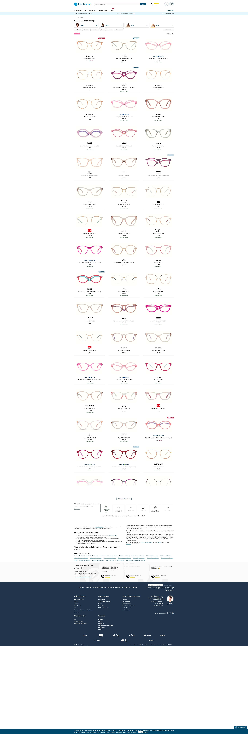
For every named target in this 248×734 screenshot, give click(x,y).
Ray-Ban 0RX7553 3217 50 (89, 233)
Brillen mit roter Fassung (92, 556)
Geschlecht (77, 29)
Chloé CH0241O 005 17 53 (158, 116)
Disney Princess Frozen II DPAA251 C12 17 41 (124, 321)
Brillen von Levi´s (110, 560)
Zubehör (159, 542)
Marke (85, 29)
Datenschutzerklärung (121, 732)
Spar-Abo (125, 599)
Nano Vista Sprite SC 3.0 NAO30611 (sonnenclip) (124, 87)
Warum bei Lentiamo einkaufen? (105, 625)
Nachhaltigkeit (101, 627)
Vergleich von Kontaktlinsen (80, 623)
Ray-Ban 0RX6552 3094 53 (89, 350)
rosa (76, 33)
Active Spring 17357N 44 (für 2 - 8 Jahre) (124, 116)
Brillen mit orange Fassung (167, 558)
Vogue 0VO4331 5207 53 (124, 204)
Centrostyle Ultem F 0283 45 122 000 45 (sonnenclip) (124, 467)
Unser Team (101, 623)
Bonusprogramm (126, 601)
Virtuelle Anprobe (241, 727)
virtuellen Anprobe (112, 535)
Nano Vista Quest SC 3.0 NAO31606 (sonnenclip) (158, 175)
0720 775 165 (160, 603)
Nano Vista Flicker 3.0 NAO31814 (124, 146)
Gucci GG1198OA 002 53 (158, 467)
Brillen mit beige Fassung (165, 556)
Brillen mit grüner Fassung (139, 558)
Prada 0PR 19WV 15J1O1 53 (89, 204)
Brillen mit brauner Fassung (110, 558)
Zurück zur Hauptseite (78, 644)
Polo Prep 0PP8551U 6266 (124, 408)
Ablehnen (146, 732)
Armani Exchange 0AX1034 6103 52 (124, 58)
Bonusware (128, 544)
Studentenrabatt (126, 610)
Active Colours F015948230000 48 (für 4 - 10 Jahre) (89, 262)
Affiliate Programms (127, 608)
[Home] (74, 17)
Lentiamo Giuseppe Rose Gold (89, 116)
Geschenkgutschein (127, 603)
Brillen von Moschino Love (98, 560)
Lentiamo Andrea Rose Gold (89, 58)
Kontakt (100, 629)
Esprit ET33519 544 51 (158, 379)
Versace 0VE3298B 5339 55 (89, 437)
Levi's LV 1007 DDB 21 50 (158, 204)
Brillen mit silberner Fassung (106, 556)
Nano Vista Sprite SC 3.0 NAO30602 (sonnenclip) (89, 291)
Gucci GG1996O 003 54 (89, 408)
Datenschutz (77, 612)
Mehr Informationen (132, 732)
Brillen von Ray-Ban (120, 560)
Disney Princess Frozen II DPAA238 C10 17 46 (124, 262)
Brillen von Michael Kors (84, 560)
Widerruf (100, 603)
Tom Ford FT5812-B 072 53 (158, 350)
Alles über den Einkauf (79, 599)
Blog (75, 619)
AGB (75, 608)
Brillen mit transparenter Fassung (122, 556)
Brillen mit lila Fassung (79, 556)
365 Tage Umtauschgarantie (104, 601)
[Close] (246, 726)
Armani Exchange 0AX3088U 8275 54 (89, 175)
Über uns (100, 621)
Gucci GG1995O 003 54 (124, 175)
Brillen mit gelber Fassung (152, 556)
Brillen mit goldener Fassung (124, 558)
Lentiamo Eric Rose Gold (158, 87)
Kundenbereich (101, 599)
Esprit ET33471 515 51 (158, 262)
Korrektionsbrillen (99, 527)
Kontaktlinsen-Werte (78, 621)
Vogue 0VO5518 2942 (90, 321)
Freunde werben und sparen (129, 605)
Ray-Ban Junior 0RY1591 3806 (158, 408)
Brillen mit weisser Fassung (138, 556)
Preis (102, 29)
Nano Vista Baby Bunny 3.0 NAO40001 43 (89, 146)
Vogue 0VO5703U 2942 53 (124, 437)
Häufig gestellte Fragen (103, 608)
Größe (109, 29)
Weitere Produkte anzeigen (124, 499)
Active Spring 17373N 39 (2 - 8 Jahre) (124, 379)
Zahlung (76, 601)
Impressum (100, 619)
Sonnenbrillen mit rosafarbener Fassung (135, 560)
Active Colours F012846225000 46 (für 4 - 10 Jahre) (89, 379)
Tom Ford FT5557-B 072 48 (124, 350)
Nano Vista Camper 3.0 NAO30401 (158, 321)
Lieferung (76, 603)
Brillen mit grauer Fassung (153, 558)
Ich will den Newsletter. (168, 585)
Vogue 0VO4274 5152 (158, 291)
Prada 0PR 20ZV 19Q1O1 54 (123, 233)
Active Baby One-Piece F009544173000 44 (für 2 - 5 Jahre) (158, 437)
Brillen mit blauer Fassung (96, 558)
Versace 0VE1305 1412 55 (124, 291)
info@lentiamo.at (159, 605)
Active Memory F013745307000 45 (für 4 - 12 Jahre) (90, 467)
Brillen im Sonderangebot (146, 542)
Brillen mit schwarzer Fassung (81, 558)
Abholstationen (77, 605)
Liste (140, 730)
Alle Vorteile (77, 509)
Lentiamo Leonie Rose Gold (89, 87)
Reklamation (101, 605)
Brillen (78, 17)
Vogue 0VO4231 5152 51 (158, 233)
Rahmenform (94, 29)
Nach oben (85, 644)
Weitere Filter (119, 29)
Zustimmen (140, 732)
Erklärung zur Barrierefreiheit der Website (83, 610)
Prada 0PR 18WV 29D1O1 (158, 146)
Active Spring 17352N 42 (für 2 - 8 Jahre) (158, 58)
